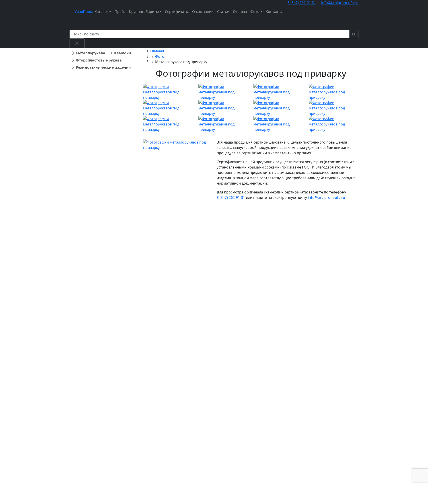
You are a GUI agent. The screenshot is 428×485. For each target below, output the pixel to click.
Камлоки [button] (122, 53)
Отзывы (240, 11)
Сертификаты (177, 11)
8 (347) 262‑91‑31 (302, 2)
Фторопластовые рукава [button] (99, 60)
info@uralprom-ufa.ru (339, 2)
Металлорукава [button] (90, 53)
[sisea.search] (353, 34)
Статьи (223, 11)
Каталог (101, 11)
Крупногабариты (144, 11)
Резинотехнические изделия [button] (103, 67)
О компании (203, 11)
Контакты (274, 11)
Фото (254, 11)
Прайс (120, 11)
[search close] (77, 43)
